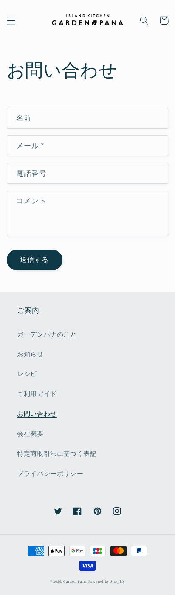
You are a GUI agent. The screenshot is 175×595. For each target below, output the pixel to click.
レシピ (27, 373)
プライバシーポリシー (50, 473)
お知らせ (30, 354)
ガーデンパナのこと (47, 334)
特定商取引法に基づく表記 (57, 453)
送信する (34, 259)
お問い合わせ (37, 413)
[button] (11, 20)
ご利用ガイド (37, 393)
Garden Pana (75, 581)
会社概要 (30, 433)
